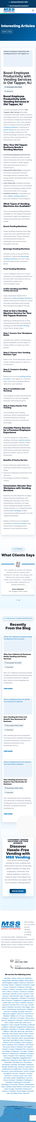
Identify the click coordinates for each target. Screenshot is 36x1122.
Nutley (13, 1047)
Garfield (10, 1007)
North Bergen (27, 1042)
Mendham (4, 1029)
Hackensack (21, 1009)
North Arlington (15, 1042)
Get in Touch (18, 891)
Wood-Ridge (21, 1091)
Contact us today (19, 523)
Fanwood (5, 1005)
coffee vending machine (21, 298)
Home (4, 31)
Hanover (7, 1011)
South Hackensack (16, 1071)
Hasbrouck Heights (9, 1014)
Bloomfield (29, 980)
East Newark (14, 996)
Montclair (21, 1031)
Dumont (26, 994)
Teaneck (22, 1073)
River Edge (22, 1060)
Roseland (29, 1065)
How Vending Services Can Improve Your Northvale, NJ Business (15, 782)
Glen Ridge (26, 1007)
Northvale (29, 1045)
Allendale (7, 978)
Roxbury (21, 1067)
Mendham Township (17, 1029)
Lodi (11, 1025)
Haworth (20, 1014)
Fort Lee (24, 1005)
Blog (20, 1114)
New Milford (15, 1040)
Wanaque (9, 1082)
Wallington (28, 1080)
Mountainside (29, 1038)
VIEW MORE (8, 689)
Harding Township (17, 1011)
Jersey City (29, 1018)
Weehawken (29, 1084)
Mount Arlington (26, 1036)
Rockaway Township (9, 1065)
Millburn (6, 1031)
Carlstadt (25, 985)
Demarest (6, 994)
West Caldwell (6, 1087)
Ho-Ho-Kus (20, 1016)
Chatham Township (24, 987)
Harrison (28, 1011)
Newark (6, 1042)
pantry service (8, 130)
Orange (11, 1049)
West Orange (9, 1089)
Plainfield (23, 1053)
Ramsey (29, 1056)
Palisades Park (20, 1049)
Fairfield (23, 1003)
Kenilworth (11, 1020)
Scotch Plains (28, 1069)
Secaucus (4, 1071)
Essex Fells (7, 1003)
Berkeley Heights (18, 980)
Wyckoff (26, 1093)
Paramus (30, 1049)
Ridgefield (15, 1058)
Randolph (7, 1058)
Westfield (18, 1089)
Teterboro (8, 1076)
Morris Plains (23, 1034)
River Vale (31, 1060)
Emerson (9, 1000)
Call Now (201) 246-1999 (19, 2)
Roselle (4, 1067)
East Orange (24, 996)
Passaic (30, 1051)
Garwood (17, 1007)
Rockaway (27, 1062)
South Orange (29, 1071)
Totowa (15, 1076)
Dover (20, 994)
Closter (15, 992)
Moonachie (14, 1034)
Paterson (5, 1053)
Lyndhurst (31, 1025)
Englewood (18, 1000)
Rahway (22, 1056)
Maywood (30, 1027)
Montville (5, 1034)
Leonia (26, 1020)
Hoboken (29, 1016)
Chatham (12, 987)
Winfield (13, 1091)
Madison (5, 1027)
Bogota (16, 983)
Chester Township (15, 989)
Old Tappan (28, 1047)
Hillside (12, 1016)
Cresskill (30, 992)
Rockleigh (21, 1065)
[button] (16, 600)
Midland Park (30, 1029)
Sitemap (18, 1116)
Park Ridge (6, 1051)
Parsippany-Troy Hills (18, 1051)
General (10, 91)
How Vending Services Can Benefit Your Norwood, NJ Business (15, 719)
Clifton (9, 992)
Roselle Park (12, 1067)
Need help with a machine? (19, 6)
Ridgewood (5, 1060)
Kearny (3, 1020)
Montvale (29, 1031)
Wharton (5, 1091)
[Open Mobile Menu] (33, 10)
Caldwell (18, 985)
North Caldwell (7, 1045)
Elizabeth (23, 998)
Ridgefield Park (25, 1058)
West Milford (17, 1087)
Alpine (14, 978)
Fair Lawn (15, 1003)
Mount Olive (6, 1038)
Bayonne (21, 978)
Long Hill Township (20, 1025)
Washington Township (22, 1082)
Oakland (19, 1047)
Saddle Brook (7, 1069)
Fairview (30, 1003)
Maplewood (21, 1027)
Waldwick (19, 1080)
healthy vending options (16, 196)
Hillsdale (6, 1016)
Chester (5, 989)
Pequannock (14, 1053)
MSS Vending (24, 326)
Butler (11, 985)
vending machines (10, 127)
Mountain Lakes (17, 1038)
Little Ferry (27, 1023)
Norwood (6, 1047)
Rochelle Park (18, 1062)
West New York (28, 1087)
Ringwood (14, 1060)
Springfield (7, 1073)
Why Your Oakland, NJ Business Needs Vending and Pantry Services (17, 656)
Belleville (28, 978)
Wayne (21, 1084)
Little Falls (18, 1023)
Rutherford (29, 1067)
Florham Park (15, 1005)
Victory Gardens (9, 1080)
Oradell (4, 1049)
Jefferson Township (17, 1018)
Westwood (27, 1089)
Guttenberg (11, 1009)
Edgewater (15, 998)
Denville (14, 994)
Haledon (30, 1009)
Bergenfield (6, 980)
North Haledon (19, 1045)
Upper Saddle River (18, 1078)
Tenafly (29, 1073)
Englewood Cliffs (29, 1000)
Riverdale (8, 1062)
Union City (23, 1076)
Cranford (22, 992)
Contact (27, 1114)
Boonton (23, 983)
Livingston (4, 1025)
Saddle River (17, 1069)
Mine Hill (13, 1031)
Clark (25, 989)
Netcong (6, 1040)
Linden (11, 1023)
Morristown (15, 1036)
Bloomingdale (7, 983)
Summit (15, 1073)
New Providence (26, 1040)
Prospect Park (13, 1056)
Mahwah (13, 1027)
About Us (14, 1114)
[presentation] (6, 579)
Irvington (5, 1018)
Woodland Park (16, 1093)
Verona (29, 1078)
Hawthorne (29, 1014)
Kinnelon (20, 1020)
